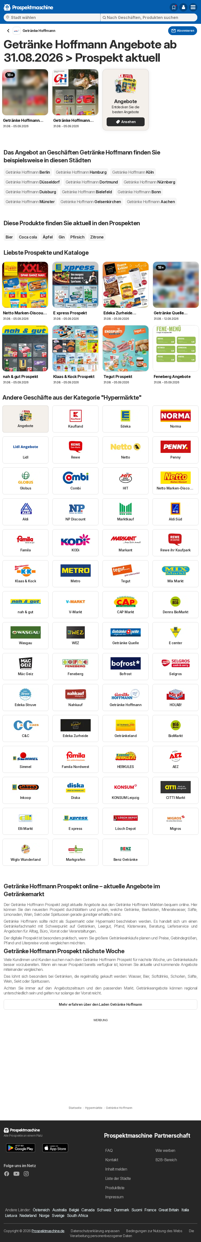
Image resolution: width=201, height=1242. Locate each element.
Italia (185, 1209)
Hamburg (81, 172)
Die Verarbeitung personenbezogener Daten (132, 1233)
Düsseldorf (33, 182)
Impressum (114, 1196)
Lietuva (11, 1215)
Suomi (136, 1209)
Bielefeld (87, 191)
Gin (61, 237)
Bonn (139, 191)
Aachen (151, 201)
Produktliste (115, 1187)
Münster (30, 201)
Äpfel (47, 237)
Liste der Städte (118, 1178)
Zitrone (96, 237)
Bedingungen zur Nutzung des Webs (154, 1231)
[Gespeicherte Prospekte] (174, 7)
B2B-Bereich (166, 1159)
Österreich (41, 1209)
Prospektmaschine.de (48, 1231)
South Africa (77, 1215)
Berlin (28, 172)
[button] (183, 7)
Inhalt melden (116, 1169)
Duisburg (31, 191)
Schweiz (104, 1209)
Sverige (58, 1215)
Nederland (27, 1215)
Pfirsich (77, 237)
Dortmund (92, 182)
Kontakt (111, 1159)
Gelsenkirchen (91, 201)
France (150, 1209)
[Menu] (193, 7)
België (74, 1209)
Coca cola (28, 237)
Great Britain (169, 1209)
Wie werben (165, 1150)
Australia (59, 1209)
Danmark (121, 1209)
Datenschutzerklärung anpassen (95, 1231)
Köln (133, 172)
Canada (87, 1209)
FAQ (109, 1150)
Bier (9, 237)
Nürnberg (149, 182)
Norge (44, 1215)
